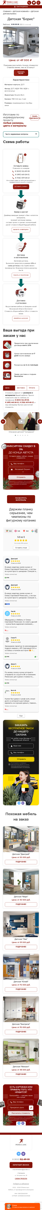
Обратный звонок (21, 1165)
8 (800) (21, 1159)
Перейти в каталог (21, 318)
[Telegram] (19, 803)
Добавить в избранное (21, 1184)
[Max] (22, 803)
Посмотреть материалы (21, 499)
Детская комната (21, 11)
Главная (7, 11)
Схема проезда (21, 1178)
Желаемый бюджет (22, 469)
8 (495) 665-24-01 (22, 175)
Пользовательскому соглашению (17, 484)
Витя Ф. (13, 690)
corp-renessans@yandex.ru (21, 1169)
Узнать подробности (34, 117)
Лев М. (13, 611)
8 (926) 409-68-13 (22, 178)
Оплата (32, 388)
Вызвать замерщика (21, 229)
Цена (7, 388)
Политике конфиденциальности (23, 482)
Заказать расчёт (21, 72)
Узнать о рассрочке (21, 275)
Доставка (21, 388)
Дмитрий (14, 585)
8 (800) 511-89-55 (22, 171)
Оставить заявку (21, 186)
